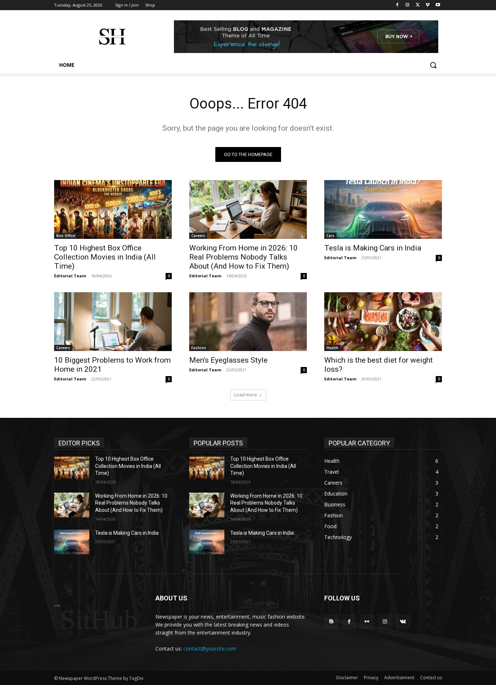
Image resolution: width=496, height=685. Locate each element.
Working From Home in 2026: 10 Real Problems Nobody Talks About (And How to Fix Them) (243, 257)
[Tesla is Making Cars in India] (383, 209)
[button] (433, 65)
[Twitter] (418, 5)
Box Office (65, 235)
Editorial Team (70, 275)
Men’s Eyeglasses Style (228, 360)
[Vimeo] (427, 5)
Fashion (198, 347)
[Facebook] (397, 5)
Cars (330, 235)
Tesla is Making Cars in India (372, 248)
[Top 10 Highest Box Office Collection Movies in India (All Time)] (113, 209)
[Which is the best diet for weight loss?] (383, 321)
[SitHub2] (112, 36)
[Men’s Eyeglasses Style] (248, 321)
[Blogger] (331, 622)
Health (332, 347)
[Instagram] (407, 5)
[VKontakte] (403, 622)
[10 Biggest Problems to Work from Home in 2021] (113, 321)
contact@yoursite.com (209, 648)
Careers (198, 235)
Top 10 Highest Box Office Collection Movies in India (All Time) (105, 257)
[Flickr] (367, 622)
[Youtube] (438, 5)
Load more (245, 395)
